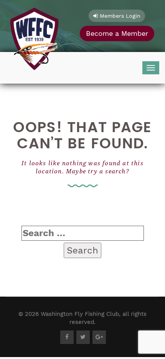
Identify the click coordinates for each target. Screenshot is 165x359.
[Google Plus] (99, 337)
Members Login (119, 16)
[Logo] (34, 37)
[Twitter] (83, 337)
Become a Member (117, 33)
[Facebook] (67, 337)
